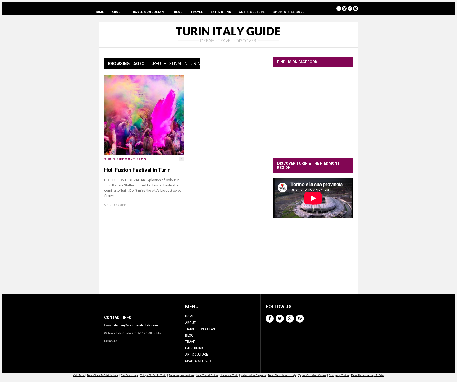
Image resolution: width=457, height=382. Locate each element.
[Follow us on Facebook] (338, 8)
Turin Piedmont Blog (125, 159)
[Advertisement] (313, 260)
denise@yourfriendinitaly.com (136, 325)
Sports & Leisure (288, 12)
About (117, 12)
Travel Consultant (148, 12)
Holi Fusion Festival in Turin (137, 170)
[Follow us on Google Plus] (350, 8)
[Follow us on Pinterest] (355, 8)
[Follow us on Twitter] (344, 8)
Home (99, 12)
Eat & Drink (221, 12)
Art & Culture (252, 12)
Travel (197, 12)
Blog (178, 12)
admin (122, 204)
